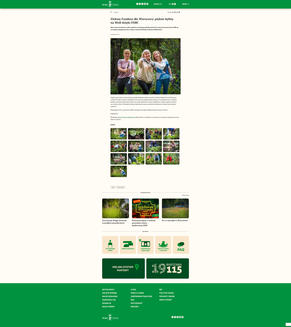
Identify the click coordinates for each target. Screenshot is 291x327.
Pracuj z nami (137, 293)
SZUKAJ (157, 4)
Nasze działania (109, 296)
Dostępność (136, 303)
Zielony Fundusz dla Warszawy (126, 117)
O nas (133, 289)
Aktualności (108, 289)
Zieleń (113, 187)
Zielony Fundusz (120, 187)
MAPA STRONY (165, 300)
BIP (160, 289)
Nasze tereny (108, 306)
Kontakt (135, 306)
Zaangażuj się (108, 300)
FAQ (132, 300)
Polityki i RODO (166, 293)
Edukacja (106, 303)
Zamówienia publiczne (141, 296)
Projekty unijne (167, 296)
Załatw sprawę (109, 293)
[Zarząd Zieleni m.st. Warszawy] (110, 7)
